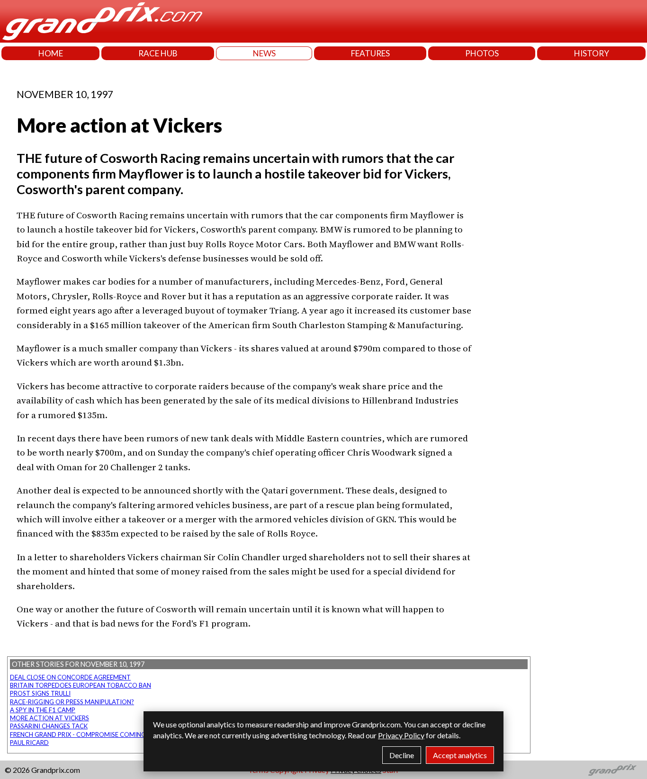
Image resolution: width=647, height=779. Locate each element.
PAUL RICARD (29, 742)
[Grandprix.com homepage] (613, 770)
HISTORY (591, 53)
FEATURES (370, 53)
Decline (401, 755)
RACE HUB (158, 53)
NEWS (264, 53)
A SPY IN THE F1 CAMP (42, 710)
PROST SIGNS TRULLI (40, 693)
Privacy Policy (401, 735)
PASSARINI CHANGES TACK (49, 726)
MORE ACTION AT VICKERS (49, 718)
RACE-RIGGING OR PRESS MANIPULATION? (72, 702)
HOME (50, 53)
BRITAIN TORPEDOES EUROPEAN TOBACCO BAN (80, 685)
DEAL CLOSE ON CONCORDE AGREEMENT (70, 677)
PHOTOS (482, 53)
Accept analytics (460, 755)
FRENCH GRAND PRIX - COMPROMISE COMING (78, 734)
